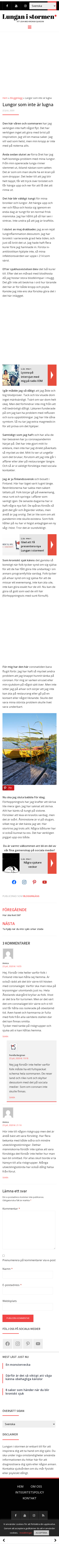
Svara (5, 1036)
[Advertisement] (29, 62)
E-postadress (12, 1285)
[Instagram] (25, 5)
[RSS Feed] (43, 1515)
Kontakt (30, 1498)
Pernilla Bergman (17, 1055)
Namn (7, 1269)
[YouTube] (16, 5)
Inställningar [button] (26, 1532)
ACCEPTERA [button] (41, 1532)
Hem (5, 97)
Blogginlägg (16, 97)
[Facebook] (7, 5)
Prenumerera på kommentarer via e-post (29, 1260)
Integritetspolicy (29, 1492)
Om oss (36, 1486)
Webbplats (9, 1301)
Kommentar (11, 1208)
